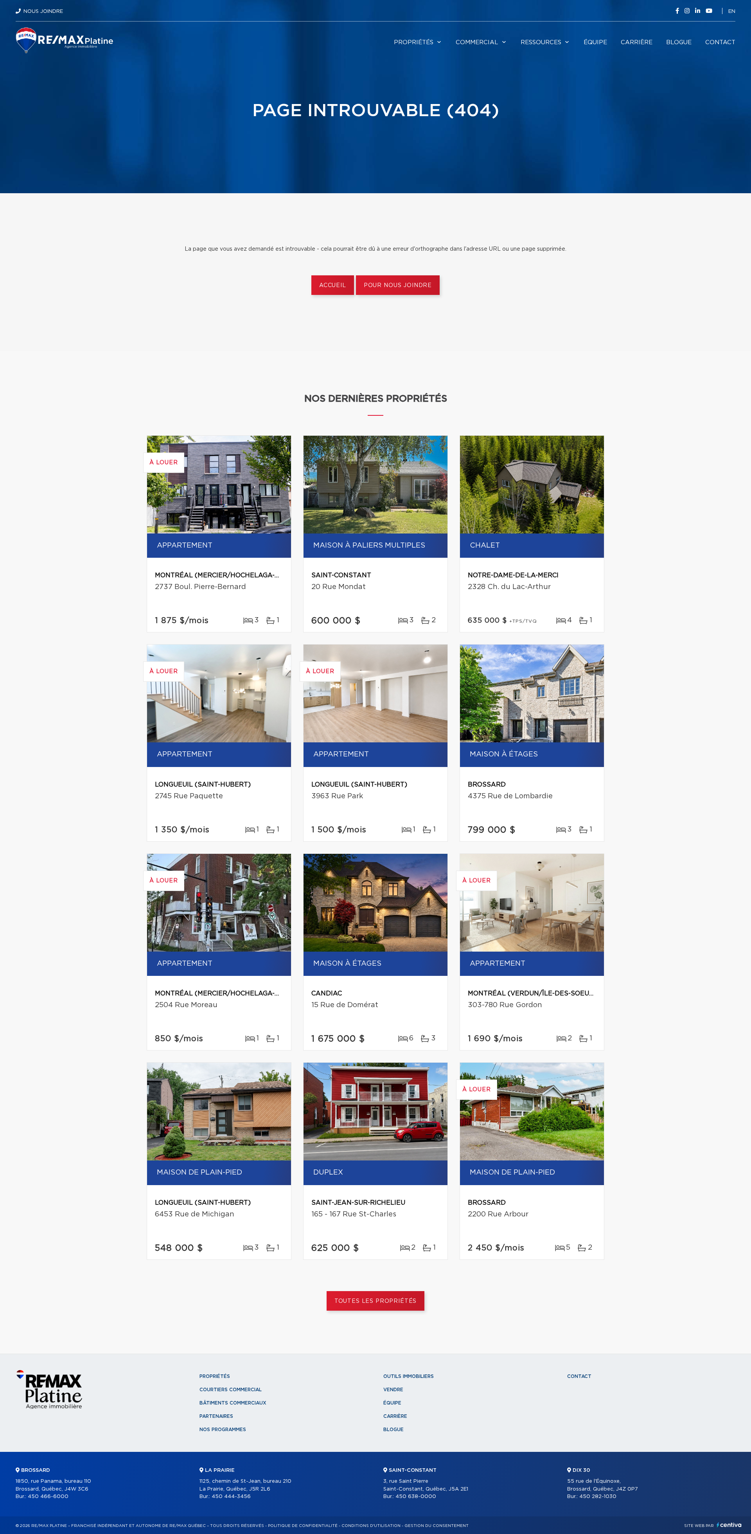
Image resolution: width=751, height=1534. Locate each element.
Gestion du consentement (436, 1526)
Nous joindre (43, 11)
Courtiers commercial (230, 1389)
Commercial (477, 42)
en (731, 11)
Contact (720, 42)
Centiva (729, 1524)
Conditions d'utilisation (371, 1526)
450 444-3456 (231, 1496)
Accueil (332, 285)
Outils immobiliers (408, 1376)
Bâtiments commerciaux (232, 1403)
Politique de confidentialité (303, 1526)
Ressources (541, 42)
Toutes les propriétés (375, 1301)
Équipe (595, 42)
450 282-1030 (597, 1496)
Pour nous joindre (398, 285)
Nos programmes (222, 1429)
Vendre (393, 1389)
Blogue (679, 42)
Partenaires (216, 1416)
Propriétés (413, 42)
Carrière (636, 42)
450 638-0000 (415, 1496)
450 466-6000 (48, 1496)
